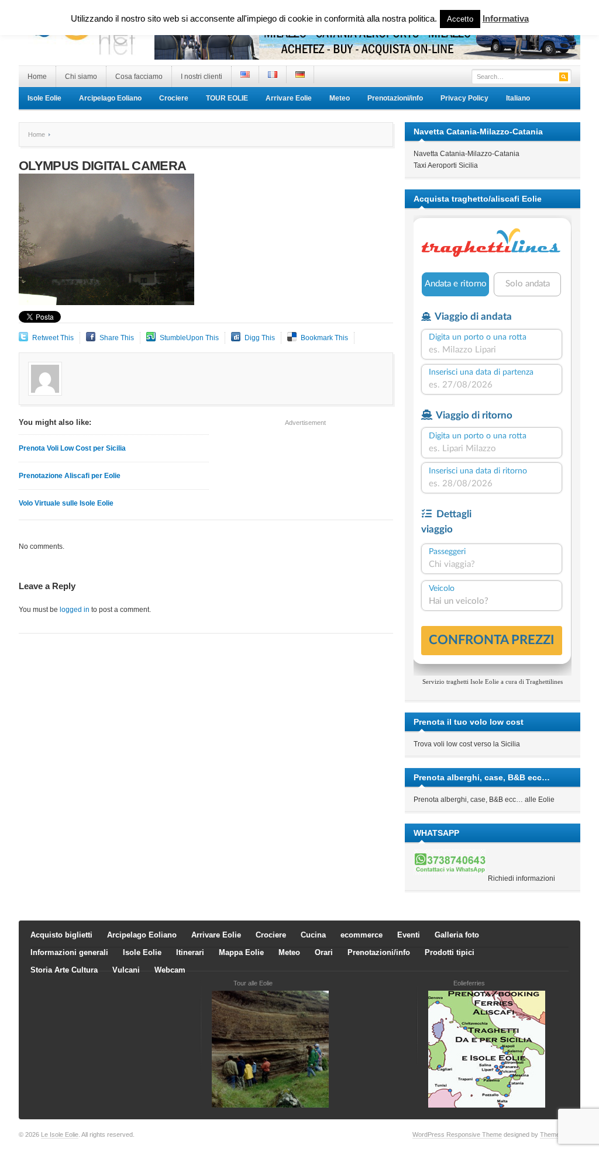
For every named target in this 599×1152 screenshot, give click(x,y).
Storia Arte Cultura (64, 970)
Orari (324, 952)
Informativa (506, 18)
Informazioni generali (69, 952)
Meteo (339, 98)
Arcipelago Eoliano (110, 98)
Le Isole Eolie (59, 1134)
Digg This (260, 338)
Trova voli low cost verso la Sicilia (467, 744)
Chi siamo (81, 76)
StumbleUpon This (189, 338)
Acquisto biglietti (61, 934)
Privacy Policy (464, 98)
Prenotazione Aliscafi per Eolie (70, 476)
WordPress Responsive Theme (457, 1134)
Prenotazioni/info (395, 98)
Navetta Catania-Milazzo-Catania (466, 154)
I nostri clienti (201, 76)
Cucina (313, 934)
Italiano (518, 98)
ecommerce (361, 934)
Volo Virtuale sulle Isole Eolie (66, 503)
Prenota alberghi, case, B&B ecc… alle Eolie (484, 799)
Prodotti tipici (449, 952)
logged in (74, 610)
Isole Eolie (44, 98)
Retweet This (53, 338)
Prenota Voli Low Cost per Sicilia (72, 448)
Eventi (408, 934)
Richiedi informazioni (521, 878)
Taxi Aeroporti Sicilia (446, 165)
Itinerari (190, 952)
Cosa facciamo (139, 76)
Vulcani (126, 970)
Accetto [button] (460, 19)
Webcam (169, 970)
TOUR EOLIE (227, 98)
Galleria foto (457, 934)
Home (37, 76)
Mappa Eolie (241, 952)
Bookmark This (324, 338)
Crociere (173, 98)
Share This (116, 338)
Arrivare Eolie (289, 98)
